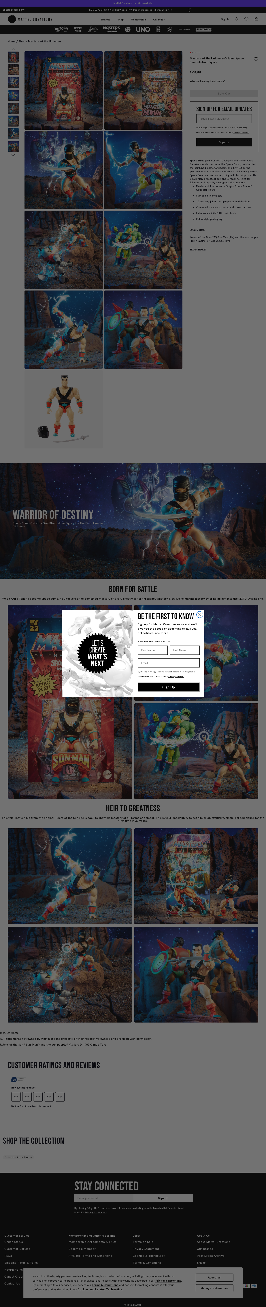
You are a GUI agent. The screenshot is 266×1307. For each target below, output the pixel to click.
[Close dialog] (200, 614)
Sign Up (168, 687)
